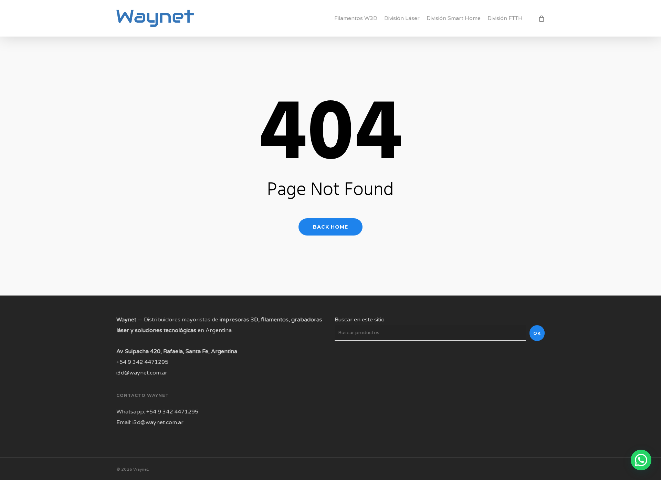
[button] (641, 460)
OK (537, 333)
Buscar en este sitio (360, 319)
